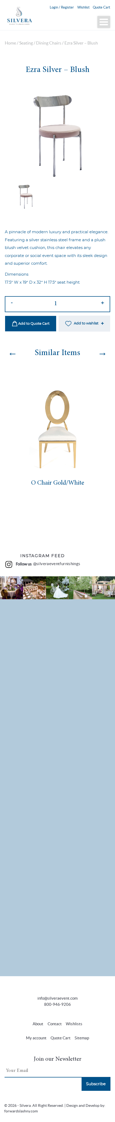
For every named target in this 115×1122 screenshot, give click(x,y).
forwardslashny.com (21, 1111)
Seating (26, 43)
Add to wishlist (86, 323)
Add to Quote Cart (33, 323)
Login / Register (62, 7)
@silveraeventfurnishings (56, 564)
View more (11, 588)
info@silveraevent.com (57, 998)
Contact (55, 1024)
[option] (57, 131)
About (38, 1024)
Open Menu (103, 22)
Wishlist (83, 7)
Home (10, 43)
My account (36, 1038)
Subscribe (96, 1084)
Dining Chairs (48, 43)
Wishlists (74, 1024)
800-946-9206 (57, 1004)
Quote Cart (101, 7)
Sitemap (82, 1038)
